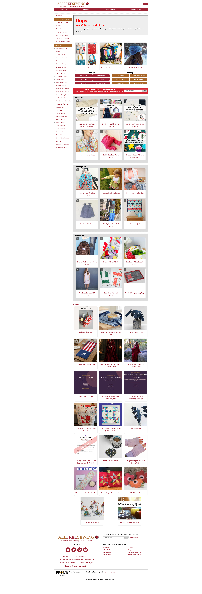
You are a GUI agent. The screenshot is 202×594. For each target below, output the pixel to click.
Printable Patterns (101, 83)
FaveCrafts (106, 547)
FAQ (89, 556)
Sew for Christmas (138, 79)
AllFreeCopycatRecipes (134, 552)
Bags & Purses (83, 75)
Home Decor (120, 83)
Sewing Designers (61, 119)
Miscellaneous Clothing (62, 88)
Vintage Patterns (101, 75)
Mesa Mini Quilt (134, 224)
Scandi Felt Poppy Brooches (135, 493)
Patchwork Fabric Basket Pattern (134, 263)
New (75, 305)
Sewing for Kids (60, 125)
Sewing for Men (60, 129)
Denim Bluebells (136, 429)
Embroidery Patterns (61, 76)
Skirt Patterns (60, 26)
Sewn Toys (59, 141)
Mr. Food (130, 547)
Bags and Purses (61, 55)
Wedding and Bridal (61, 147)
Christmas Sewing (61, 64)
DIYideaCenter (107, 554)
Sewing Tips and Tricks (62, 135)
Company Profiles (61, 67)
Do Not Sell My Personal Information (70, 559)
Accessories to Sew (61, 48)
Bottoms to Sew (60, 61)
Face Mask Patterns (61, 32)
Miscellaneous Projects (62, 92)
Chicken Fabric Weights (111, 262)
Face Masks (101, 79)
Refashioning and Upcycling (63, 101)
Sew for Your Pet (60, 113)
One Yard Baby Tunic (87, 224)
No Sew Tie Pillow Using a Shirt (111, 68)
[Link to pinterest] (79, 549)
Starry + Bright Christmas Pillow (110, 493)
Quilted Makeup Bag (85, 332)
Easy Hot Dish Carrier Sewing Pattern (111, 333)
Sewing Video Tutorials (62, 138)
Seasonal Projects (61, 107)
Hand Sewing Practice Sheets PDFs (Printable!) (134, 125)
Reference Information (62, 104)
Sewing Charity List (61, 116)
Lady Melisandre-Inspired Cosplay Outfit (135, 365)
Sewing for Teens (61, 132)
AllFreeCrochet (107, 550)
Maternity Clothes (61, 85)
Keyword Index (90, 559)
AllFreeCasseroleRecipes (135, 554)
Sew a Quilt (59, 110)
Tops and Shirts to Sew (62, 144)
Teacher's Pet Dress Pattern (111, 193)
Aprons (58, 51)
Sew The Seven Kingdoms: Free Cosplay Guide (110, 365)
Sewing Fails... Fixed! (86, 396)
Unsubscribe (83, 566)
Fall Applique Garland (92, 523)
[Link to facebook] (68, 549)
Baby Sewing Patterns (138, 83)
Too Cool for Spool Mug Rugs (134, 293)
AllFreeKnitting (107, 552)
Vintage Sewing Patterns (63, 41)
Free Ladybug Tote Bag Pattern (87, 194)
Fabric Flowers (83, 79)
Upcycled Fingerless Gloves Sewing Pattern (136, 462)
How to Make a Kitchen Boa (134, 193)
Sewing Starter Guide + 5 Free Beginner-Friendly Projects (86, 462)
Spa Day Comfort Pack (87, 155)
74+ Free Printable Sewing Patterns (111, 125)
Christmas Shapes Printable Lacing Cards (134, 156)
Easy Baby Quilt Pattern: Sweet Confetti (86, 430)
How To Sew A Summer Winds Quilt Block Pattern (111, 430)
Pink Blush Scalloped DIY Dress (87, 294)
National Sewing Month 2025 (129, 523)
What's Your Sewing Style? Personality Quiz (111, 397)
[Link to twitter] (73, 549)
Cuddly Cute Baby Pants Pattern (111, 156)
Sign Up (144, 90)
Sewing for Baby (60, 122)
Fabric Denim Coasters (110, 461)
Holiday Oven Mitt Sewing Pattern (110, 294)
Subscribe (59, 15)
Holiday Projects (60, 79)
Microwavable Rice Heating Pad (85, 493)
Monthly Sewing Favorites (63, 95)
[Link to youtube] (85, 549)
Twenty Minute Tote (86, 68)
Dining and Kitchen (61, 70)
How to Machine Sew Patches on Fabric (87, 263)
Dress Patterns (60, 29)
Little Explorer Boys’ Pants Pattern (111, 225)
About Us (65, 556)
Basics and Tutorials (61, 58)
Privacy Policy (110, 91)
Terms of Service (71, 566)
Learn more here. (110, 572)
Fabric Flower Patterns (62, 38)
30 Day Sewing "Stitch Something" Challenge (136, 397)
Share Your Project (86, 563)
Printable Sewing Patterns (63, 23)
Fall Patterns (121, 75)
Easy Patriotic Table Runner (86, 364)
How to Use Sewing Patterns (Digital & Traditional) (87, 125)
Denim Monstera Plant (136, 332)
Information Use (118, 91)
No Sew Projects (60, 98)
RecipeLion (131, 550)
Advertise (73, 556)
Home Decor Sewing (61, 82)
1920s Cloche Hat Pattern (135, 68)
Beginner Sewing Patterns (138, 75)
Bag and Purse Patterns (62, 35)
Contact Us (82, 556)
